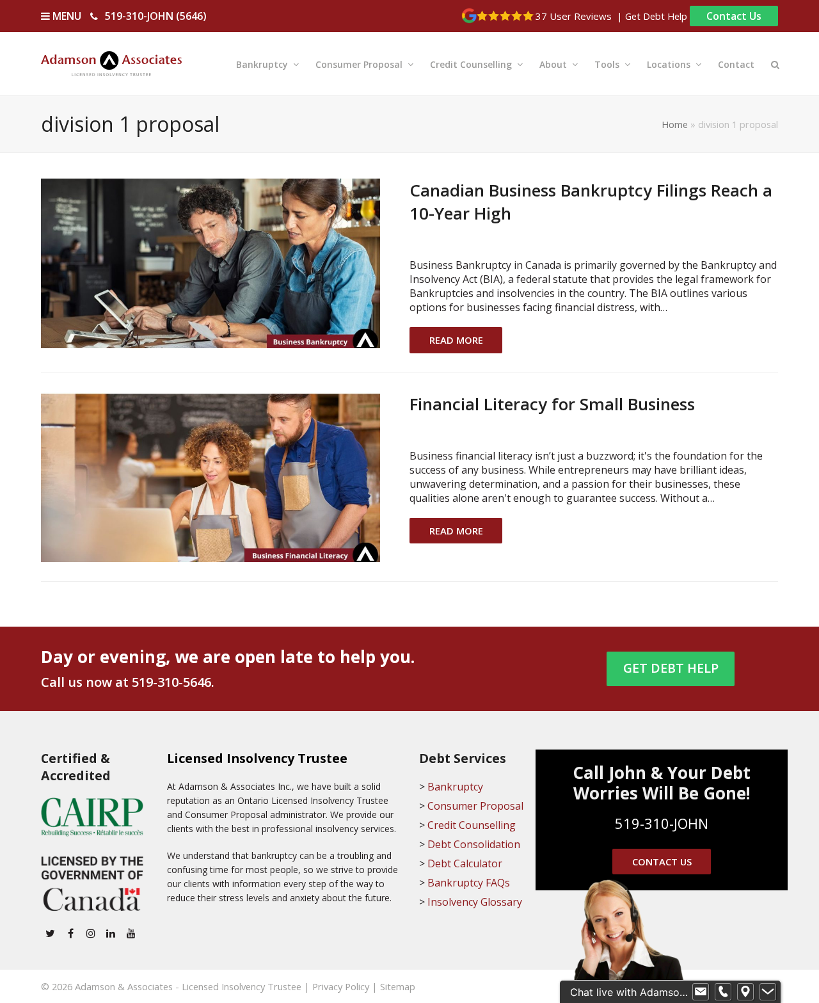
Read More (456, 339)
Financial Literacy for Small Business (552, 403)
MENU (65, 16)
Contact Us (733, 16)
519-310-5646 (171, 682)
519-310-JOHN (661, 823)
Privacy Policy (340, 986)
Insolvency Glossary (474, 902)
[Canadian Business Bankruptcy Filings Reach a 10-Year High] (210, 262)
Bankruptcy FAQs (468, 883)
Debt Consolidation (473, 844)
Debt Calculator (464, 863)
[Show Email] (700, 992)
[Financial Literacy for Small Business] (210, 476)
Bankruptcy (455, 787)
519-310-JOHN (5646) (156, 16)
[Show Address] (745, 992)
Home (675, 124)
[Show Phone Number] (723, 992)
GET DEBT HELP (671, 668)
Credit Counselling (471, 825)
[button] (775, 63)
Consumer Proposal (475, 806)
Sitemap (397, 986)
